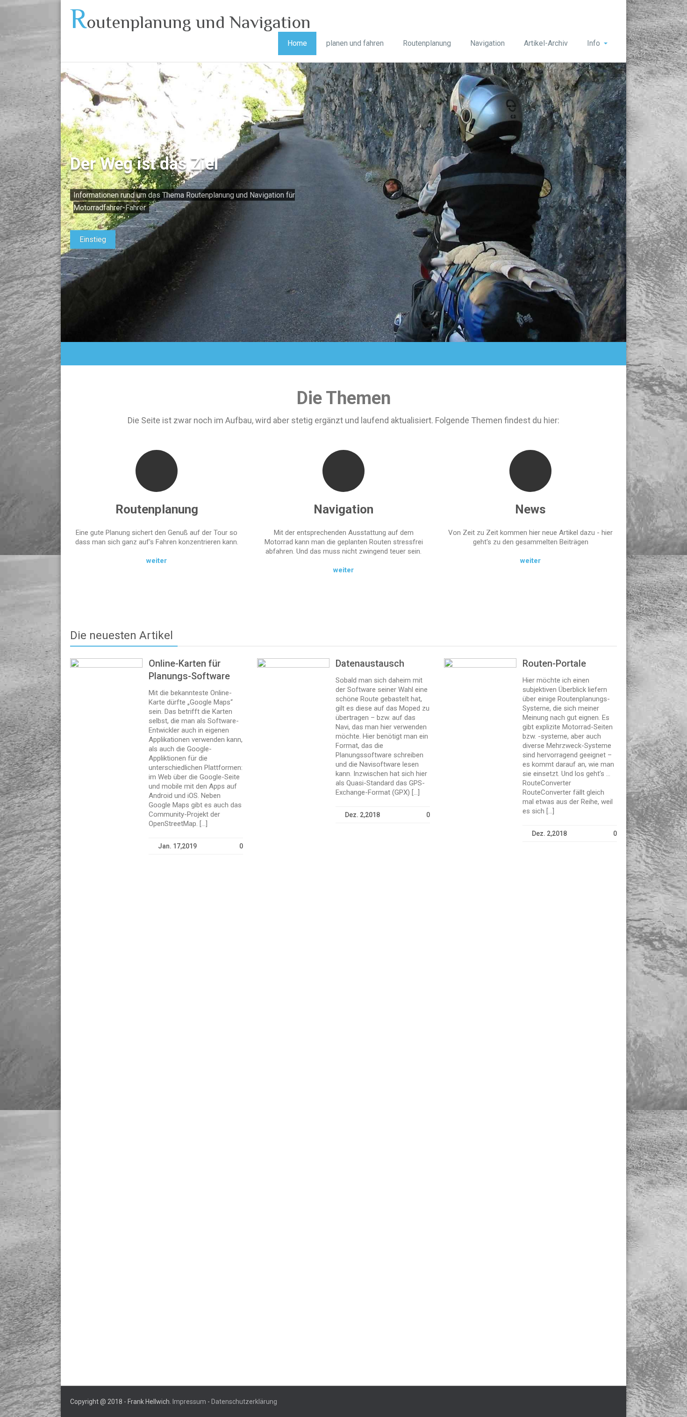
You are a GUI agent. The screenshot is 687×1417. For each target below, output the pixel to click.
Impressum (189, 1401)
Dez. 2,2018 (362, 815)
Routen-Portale (554, 663)
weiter (156, 560)
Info (593, 43)
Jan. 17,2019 (177, 846)
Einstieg (92, 239)
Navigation (487, 43)
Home (297, 43)
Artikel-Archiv (546, 43)
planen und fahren (355, 43)
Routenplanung (427, 43)
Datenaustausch (370, 663)
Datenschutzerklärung (244, 1401)
